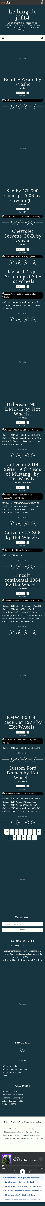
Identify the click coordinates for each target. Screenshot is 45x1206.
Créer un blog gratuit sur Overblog (13, 1132)
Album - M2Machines (11, 1072)
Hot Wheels (22, 418)
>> (34, 837)
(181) (12, 1101)
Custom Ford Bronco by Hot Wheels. (22, 772)
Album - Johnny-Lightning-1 (14, 1069)
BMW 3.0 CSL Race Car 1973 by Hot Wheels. (22, 722)
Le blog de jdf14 (22, 14)
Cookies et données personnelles (21, 1138)
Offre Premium (4, 1138)
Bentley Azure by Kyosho (22, 82)
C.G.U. (17, 1135)
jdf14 (19, 960)
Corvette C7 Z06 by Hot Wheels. (22, 535)
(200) (13, 1098)
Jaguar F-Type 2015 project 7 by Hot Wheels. (22, 276)
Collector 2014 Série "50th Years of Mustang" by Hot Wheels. (22, 472)
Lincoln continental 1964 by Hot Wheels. (23, 579)
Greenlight (22, 204)
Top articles (29, 1132)
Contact (37, 1132)
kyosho (22, 88)
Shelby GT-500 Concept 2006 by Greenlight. (22, 195)
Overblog (37, 1122)
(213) (15, 1095)
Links (4, 1075)
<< (7, 832)
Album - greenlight (10, 1066)
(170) (9, 1104)
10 (24, 837)
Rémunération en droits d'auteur (31, 1135)
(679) (10, 1091)
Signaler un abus (8, 1135)
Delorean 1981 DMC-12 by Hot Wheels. (22, 409)
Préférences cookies (38, 1138)
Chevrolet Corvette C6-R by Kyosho (22, 235)
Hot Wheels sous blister (22, 483)
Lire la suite (22, 314)
